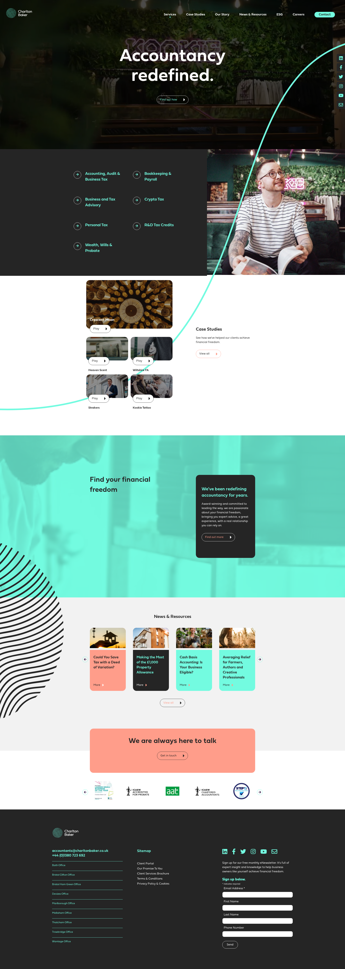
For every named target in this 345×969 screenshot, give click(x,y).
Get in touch (168, 755)
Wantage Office (61, 941)
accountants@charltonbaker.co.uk (80, 851)
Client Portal (145, 863)
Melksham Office (62, 913)
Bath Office (58, 865)
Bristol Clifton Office (63, 875)
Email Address (234, 888)
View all (204, 353)
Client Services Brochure (153, 873)
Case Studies (196, 14)
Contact (325, 14)
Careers (299, 14)
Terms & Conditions (149, 878)
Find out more (214, 537)
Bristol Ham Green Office (66, 884)
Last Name (231, 914)
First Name (231, 901)
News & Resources (253, 14)
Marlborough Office (63, 903)
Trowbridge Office (62, 932)
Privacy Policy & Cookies (153, 883)
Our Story (222, 14)
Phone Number (234, 927)
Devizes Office (60, 894)
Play (96, 328)
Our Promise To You (149, 868)
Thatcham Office (62, 922)
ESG (280, 14)
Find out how (169, 99)
